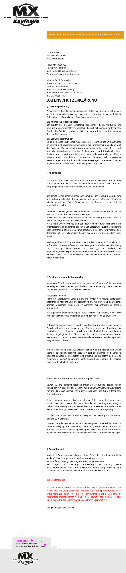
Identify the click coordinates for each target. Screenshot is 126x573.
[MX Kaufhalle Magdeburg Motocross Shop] (31, 14)
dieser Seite (80, 117)
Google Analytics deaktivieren (61, 507)
